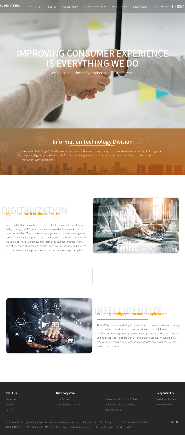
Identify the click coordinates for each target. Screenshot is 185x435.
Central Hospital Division (69, 404)
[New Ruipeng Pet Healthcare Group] (11, 6)
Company (11, 399)
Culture (9, 404)
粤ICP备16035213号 (16, 427)
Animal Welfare (164, 404)
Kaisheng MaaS (114, 410)
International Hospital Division (122, 399)
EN (179, 6)
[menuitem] (35, 6)
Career (9, 410)
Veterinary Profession (168, 399)
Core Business (63, 399)
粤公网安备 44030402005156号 (43, 427)
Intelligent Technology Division (122, 404)
